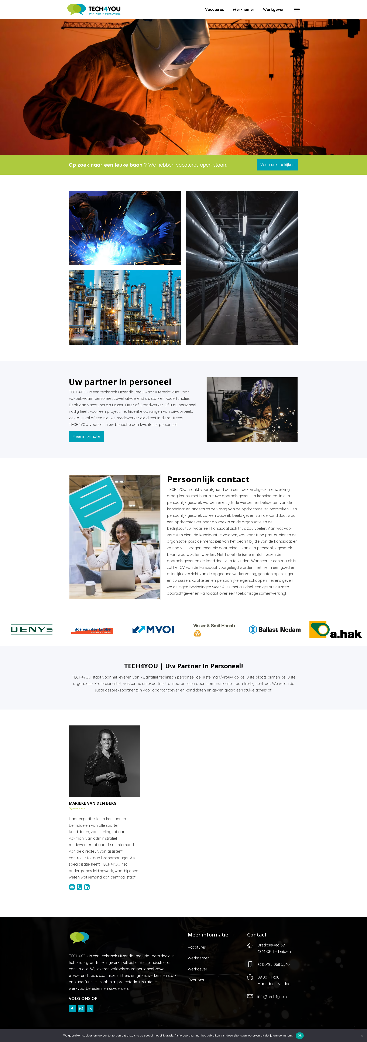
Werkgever (273, 9)
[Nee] (362, 1036)
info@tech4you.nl (272, 996)
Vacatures (214, 9)
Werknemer (243, 9)
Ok (300, 1035)
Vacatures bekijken (277, 164)
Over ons (196, 979)
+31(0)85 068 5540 (273, 964)
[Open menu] (296, 9)
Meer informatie (86, 436)
